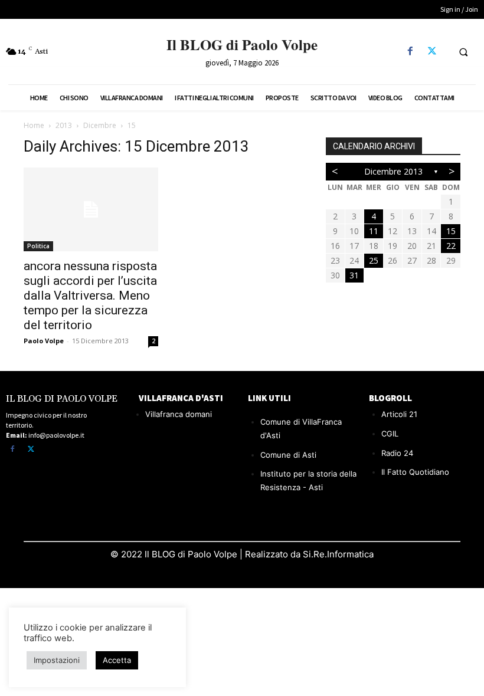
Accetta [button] (117, 660)
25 (373, 260)
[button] (463, 52)
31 (354, 275)
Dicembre (99, 125)
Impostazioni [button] (57, 660)
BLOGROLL (390, 397)
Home (34, 125)
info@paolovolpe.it (56, 435)
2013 (63, 125)
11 (373, 231)
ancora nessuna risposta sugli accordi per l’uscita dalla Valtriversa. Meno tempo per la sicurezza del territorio (90, 295)
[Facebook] (410, 52)
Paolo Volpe (44, 340)
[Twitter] (432, 52)
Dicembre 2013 (393, 171)
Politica (38, 246)
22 (451, 245)
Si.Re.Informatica (337, 554)
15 (451, 231)
